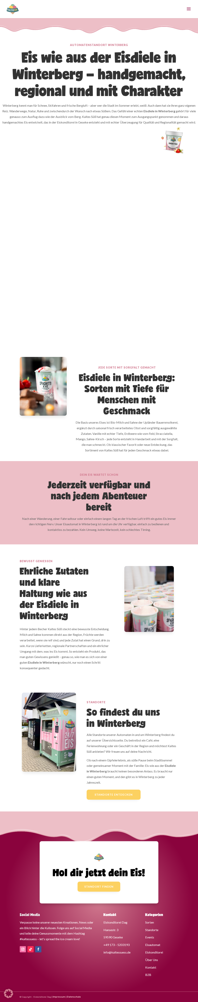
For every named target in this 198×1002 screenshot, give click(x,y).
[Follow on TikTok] (30, 949)
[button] (8, 993)
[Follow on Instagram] (23, 949)
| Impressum (58, 997)
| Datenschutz (73, 997)
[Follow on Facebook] (38, 949)
